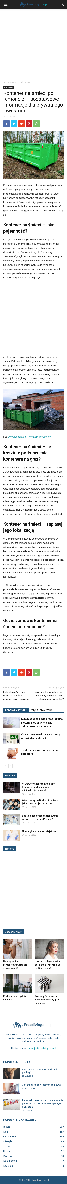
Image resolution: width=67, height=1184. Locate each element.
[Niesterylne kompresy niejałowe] (11, 835)
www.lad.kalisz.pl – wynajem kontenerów (29, 436)
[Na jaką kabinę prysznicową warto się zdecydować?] (17, 949)
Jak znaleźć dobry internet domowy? (41, 1084)
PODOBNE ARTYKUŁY (16, 710)
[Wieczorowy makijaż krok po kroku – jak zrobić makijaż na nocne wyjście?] (11, 804)
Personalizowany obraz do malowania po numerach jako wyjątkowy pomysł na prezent (42, 1103)
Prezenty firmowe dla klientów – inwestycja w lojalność (47, 999)
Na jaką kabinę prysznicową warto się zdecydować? (15, 964)
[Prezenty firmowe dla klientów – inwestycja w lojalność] (49, 983)
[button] (62, 4)
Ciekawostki (25, 82)
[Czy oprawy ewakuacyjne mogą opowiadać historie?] (11, 738)
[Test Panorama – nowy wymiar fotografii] (11, 753)
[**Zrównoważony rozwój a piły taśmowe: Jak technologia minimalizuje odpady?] (11, 787)
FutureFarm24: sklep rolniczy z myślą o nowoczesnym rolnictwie (16, 695)
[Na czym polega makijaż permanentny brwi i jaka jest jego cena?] (49, 949)
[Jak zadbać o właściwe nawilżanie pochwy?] (11, 1073)
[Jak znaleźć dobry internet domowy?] (11, 1088)
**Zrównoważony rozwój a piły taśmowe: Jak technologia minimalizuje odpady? (38, 787)
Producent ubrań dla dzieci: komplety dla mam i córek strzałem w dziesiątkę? (49, 695)
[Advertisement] (33, 43)
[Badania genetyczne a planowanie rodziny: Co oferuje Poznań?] (11, 819)
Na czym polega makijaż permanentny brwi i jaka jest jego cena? (48, 964)
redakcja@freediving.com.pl (41, 1048)
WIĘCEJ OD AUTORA (42, 710)
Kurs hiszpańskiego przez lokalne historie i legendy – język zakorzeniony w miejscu (42, 722)
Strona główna (9, 82)
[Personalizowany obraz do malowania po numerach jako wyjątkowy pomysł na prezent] (11, 1104)
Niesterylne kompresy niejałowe (39, 831)
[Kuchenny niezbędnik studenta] (17, 983)
